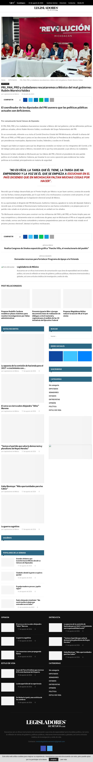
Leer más (63, 759)
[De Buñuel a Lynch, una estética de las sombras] (7, 701)
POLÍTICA (52, 406)
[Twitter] (49, 748)
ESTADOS (52, 396)
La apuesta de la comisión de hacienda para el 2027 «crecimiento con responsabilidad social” (78, 626)
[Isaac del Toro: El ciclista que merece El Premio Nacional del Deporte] (7, 673)
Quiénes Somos (52, 3)
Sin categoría (54, 385)
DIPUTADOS (5, 84)
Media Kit (80, 3)
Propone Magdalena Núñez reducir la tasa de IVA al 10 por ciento (75, 313)
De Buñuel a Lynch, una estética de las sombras (29, 698)
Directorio (63, 3)
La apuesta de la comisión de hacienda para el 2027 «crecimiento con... (22, 366)
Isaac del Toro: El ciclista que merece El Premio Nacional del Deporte (30, 671)
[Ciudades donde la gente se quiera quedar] (7, 576)
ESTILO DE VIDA (55, 410)
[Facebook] (43, 748)
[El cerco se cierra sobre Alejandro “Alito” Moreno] (22, 388)
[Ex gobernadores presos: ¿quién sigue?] (7, 590)
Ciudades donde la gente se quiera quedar (29, 574)
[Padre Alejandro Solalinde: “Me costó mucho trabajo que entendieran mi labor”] (7, 603)
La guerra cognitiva (10, 526)
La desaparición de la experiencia (28, 684)
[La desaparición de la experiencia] (7, 687)
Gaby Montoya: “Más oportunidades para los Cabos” (78, 653)
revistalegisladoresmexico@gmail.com (50, 741)
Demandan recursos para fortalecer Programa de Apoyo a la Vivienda (46, 259)
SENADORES (53, 392)
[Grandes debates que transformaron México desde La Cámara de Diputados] (7, 562)
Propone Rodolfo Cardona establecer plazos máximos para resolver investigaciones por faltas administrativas (15, 314)
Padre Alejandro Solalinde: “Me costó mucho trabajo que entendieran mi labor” (28, 602)
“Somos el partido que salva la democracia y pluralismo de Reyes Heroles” (21, 447)
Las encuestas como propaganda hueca (28, 653)
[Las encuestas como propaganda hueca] (7, 655)
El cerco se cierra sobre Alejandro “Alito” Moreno (28, 625)
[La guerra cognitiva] (22, 509)
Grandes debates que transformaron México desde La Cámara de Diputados (28, 561)
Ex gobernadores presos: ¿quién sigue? (28, 587)
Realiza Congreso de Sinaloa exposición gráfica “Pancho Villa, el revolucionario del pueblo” (46, 248)
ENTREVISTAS (54, 399)
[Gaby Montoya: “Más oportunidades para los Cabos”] (22, 468)
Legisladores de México (11, 94)
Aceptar (54, 759)
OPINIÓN (52, 403)
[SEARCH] (89, 336)
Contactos (71, 3)
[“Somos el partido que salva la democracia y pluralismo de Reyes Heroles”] (22, 428)
